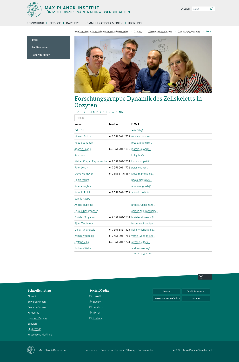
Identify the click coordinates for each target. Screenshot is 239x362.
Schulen (32, 323)
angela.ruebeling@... (143, 204)
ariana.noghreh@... (142, 186)
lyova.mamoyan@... (142, 173)
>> (150, 253)
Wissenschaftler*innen (40, 334)
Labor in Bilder (41, 54)
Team (35, 39)
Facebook (98, 307)
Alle (121, 112)
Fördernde (33, 312)
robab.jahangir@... (142, 142)
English (185, 8)
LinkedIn (97, 296)
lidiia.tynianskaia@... (143, 229)
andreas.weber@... (142, 248)
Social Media (99, 290)
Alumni (32, 296)
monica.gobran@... (142, 136)
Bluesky (97, 301)
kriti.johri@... (138, 155)
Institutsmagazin (195, 291)
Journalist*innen (37, 318)
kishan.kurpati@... (141, 161)
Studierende (34, 329)
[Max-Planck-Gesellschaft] (33, 350)
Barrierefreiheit (146, 350)
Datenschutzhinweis (112, 350)
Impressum (92, 350)
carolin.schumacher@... (144, 211)
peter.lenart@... (139, 167)
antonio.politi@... (141, 192)
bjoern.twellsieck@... (143, 223)
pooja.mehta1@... (141, 179)
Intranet (196, 298)
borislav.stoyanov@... (143, 217)
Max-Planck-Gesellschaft (167, 298)
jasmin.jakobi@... (141, 149)
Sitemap (130, 350)
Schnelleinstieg (39, 290)
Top (207, 277)
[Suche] (211, 9)
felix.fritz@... (138, 130)
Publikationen (40, 47)
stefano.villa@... (140, 242)
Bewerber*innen (37, 301)
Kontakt (167, 291)
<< (134, 253)
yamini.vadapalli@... (143, 235)
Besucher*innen (37, 307)
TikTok (96, 312)
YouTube (98, 318)
